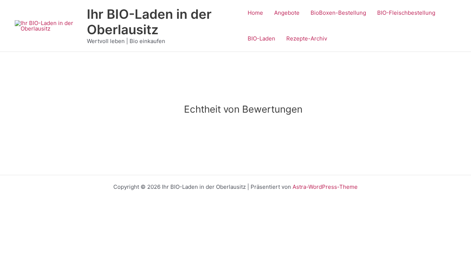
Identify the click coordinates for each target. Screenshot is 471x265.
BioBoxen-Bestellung (338, 12)
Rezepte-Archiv (306, 38)
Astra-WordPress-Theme (325, 186)
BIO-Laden (261, 38)
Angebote (287, 12)
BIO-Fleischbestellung (406, 12)
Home (255, 12)
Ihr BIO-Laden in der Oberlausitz (149, 21)
